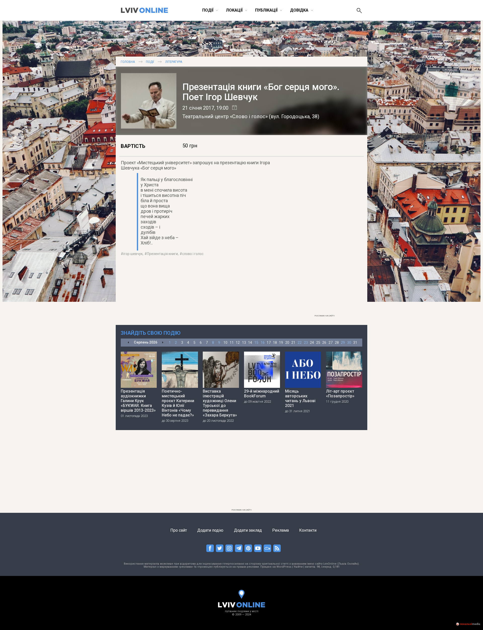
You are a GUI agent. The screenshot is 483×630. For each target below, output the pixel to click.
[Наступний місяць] (162, 343)
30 (349, 343)
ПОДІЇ (150, 62)
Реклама (280, 530)
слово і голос (193, 254)
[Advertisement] (324, 236)
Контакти (307, 530)
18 (275, 343)
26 (324, 343)
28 (337, 343)
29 (343, 343)
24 (312, 343)
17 (269, 343)
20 (287, 343)
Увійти (298, 566)
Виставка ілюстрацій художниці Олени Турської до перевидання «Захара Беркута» (220, 403)
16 (263, 343)
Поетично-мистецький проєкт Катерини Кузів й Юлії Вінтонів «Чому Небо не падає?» (178, 403)
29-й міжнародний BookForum (261, 393)
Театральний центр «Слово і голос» (225, 116)
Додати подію (210, 530)
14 (250, 343)
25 (318, 343)
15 (256, 343)
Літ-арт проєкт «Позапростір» (340, 393)
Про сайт (178, 530)
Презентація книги (162, 254)
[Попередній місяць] (128, 343)
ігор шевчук (133, 254)
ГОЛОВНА (128, 62)
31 (355, 343)
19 (281, 343)
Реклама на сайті (324, 316)
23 (306, 343)
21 (293, 343)
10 (225, 343)
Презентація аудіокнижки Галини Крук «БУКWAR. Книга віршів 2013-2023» (138, 401)
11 (232, 343)
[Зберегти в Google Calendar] (232, 108)
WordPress (283, 566)
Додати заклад (248, 530)
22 (300, 343)
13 (244, 343)
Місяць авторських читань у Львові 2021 (300, 398)
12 (238, 343)
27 (331, 343)
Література (173, 62)
